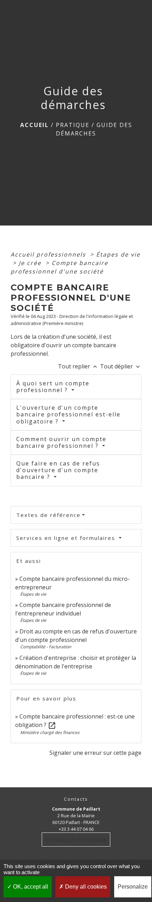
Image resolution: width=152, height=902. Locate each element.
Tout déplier (120, 366)
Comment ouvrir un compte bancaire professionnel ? (61, 442)
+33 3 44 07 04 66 (76, 829)
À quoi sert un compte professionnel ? (52, 386)
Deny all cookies (85, 887)
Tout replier (78, 366)
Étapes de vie (118, 254)
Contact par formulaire (76, 839)
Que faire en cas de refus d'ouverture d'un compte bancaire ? (58, 470)
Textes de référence (48, 514)
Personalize (133, 887)
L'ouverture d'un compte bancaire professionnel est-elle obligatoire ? (68, 414)
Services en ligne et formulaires (66, 537)
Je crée (31, 263)
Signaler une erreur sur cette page (95, 753)
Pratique (72, 125)
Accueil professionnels (49, 254)
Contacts (76, 799)
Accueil (34, 125)
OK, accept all (30, 887)
